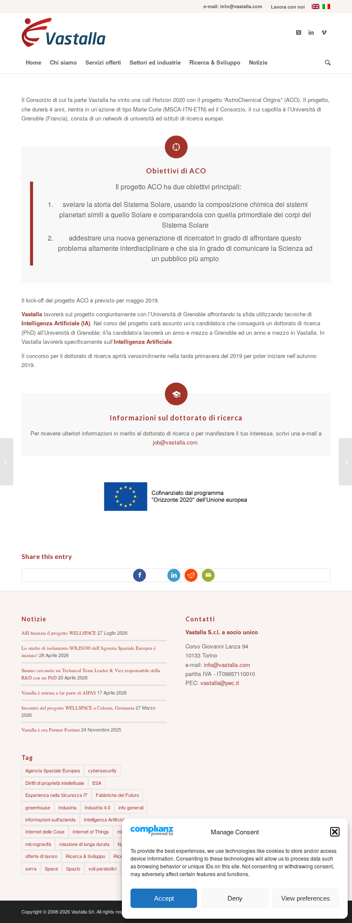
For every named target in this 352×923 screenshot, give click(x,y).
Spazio (73, 868)
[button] (335, 831)
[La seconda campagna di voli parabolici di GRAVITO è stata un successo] (345, 461)
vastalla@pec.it (219, 683)
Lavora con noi (288, 6)
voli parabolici (102, 868)
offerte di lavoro (41, 855)
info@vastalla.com (227, 665)
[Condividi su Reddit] (191, 575)
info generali (130, 807)
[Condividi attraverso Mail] (208, 575)
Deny (235, 898)
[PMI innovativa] (6, 461)
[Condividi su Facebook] (139, 575)
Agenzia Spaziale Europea (52, 770)
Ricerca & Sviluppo (85, 855)
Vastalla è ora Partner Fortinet (50, 729)
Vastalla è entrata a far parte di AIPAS (58, 692)
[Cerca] (326, 62)
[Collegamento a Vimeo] (324, 32)
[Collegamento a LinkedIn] (311, 32)
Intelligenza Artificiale (105, 819)
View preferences (305, 898)
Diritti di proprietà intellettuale (54, 782)
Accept (164, 898)
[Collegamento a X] (298, 32)
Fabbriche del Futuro (117, 794)
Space (51, 868)
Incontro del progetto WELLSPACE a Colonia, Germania (77, 707)
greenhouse (37, 807)
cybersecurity (102, 770)
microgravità (38, 843)
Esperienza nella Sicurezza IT (56, 794)
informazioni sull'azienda (50, 819)
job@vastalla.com (175, 442)
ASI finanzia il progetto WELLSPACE (58, 633)
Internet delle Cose (44, 831)
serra (30, 868)
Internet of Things (91, 831)
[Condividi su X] (156, 575)
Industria (67, 807)
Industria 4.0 (97, 807)
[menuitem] (286, 6)
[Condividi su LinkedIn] (173, 575)
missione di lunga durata (84, 843)
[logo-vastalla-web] (63, 32)
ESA (96, 782)
